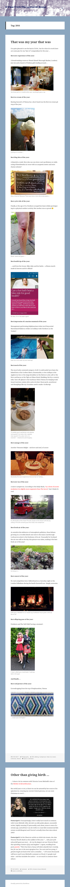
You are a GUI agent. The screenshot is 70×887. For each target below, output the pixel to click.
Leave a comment (28, 758)
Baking (37, 757)
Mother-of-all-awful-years (22, 784)
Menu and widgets (62, 10)
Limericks (13, 758)
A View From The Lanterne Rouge (25, 7)
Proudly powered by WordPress (20, 883)
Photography (25, 757)
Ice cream (53, 757)
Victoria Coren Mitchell (39, 869)
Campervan (42, 757)
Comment (24, 869)
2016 (32, 757)
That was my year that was (31, 42)
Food (48, 757)
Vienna (19, 758)
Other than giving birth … (30, 775)
